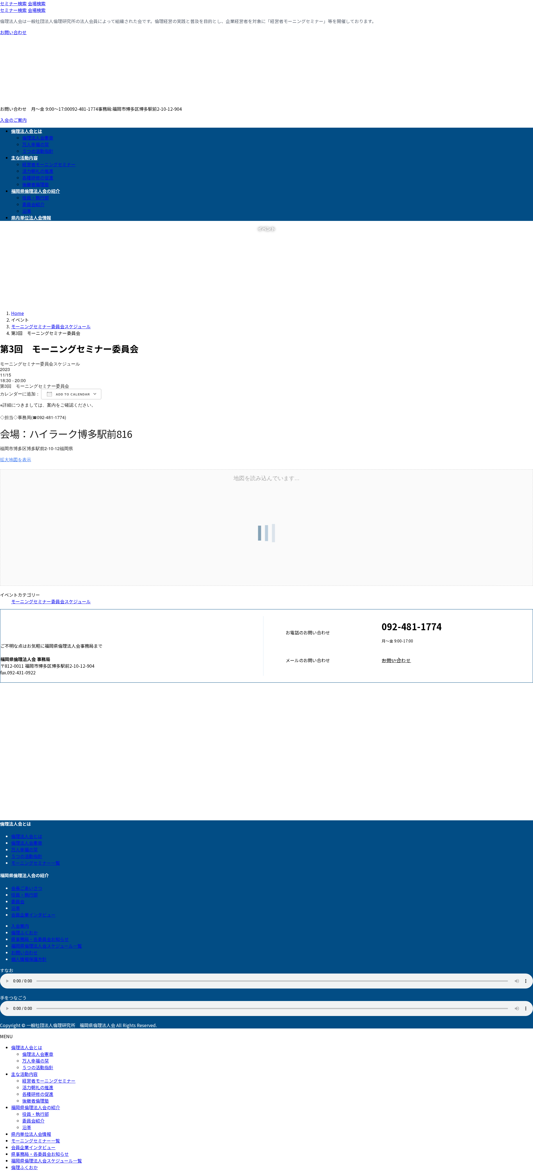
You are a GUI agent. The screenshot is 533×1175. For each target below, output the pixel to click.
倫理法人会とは (26, 836)
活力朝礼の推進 (37, 171)
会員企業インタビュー (33, 914)
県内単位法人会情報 (31, 1134)
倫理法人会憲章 (37, 137)
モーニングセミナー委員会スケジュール (51, 601)
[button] (457, 660)
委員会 (17, 901)
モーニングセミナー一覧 (35, 862)
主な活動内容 (24, 1074)
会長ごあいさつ (26, 888)
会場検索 (37, 3)
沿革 (26, 211)
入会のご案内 (13, 120)
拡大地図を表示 (15, 459)
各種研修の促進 (37, 177)
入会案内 (20, 925)
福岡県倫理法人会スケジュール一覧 (46, 945)
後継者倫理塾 (35, 184)
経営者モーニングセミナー (49, 164)
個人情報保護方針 (29, 959)
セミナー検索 (13, 3)
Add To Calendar (72, 394)
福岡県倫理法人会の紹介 (35, 1107)
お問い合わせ (13, 32)
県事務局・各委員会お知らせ (40, 939)
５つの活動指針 (37, 151)
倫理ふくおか (24, 932)
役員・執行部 (35, 197)
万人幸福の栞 (35, 144)
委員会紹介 (33, 204)
